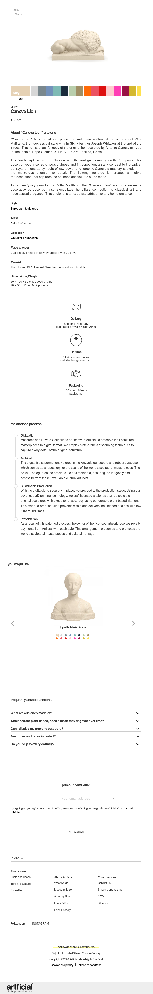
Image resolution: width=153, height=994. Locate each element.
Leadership (60, 903)
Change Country (91, 953)
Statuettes (16, 890)
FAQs (101, 896)
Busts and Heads (21, 877)
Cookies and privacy (62, 964)
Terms (127, 808)
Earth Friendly (62, 910)
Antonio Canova (21, 223)
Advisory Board (63, 896)
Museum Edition (63, 889)
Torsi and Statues (21, 883)
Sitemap (103, 903)
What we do (61, 883)
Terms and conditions (89, 964)
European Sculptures (24, 208)
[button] (13, 623)
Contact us (104, 883)
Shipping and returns (110, 889)
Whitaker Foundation (24, 238)
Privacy (15, 812)
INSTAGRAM (76, 832)
